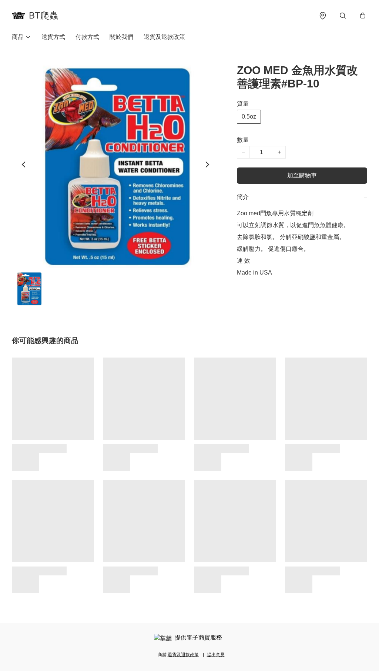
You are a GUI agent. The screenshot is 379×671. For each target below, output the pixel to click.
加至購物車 (302, 175)
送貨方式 (53, 37)
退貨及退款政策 (164, 37)
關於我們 (121, 37)
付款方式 (87, 37)
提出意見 (216, 654)
